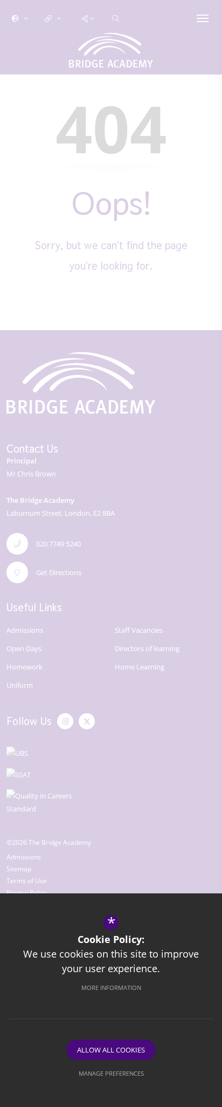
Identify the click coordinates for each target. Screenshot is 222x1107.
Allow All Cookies (111, 1050)
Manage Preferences (111, 1073)
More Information (111, 987)
